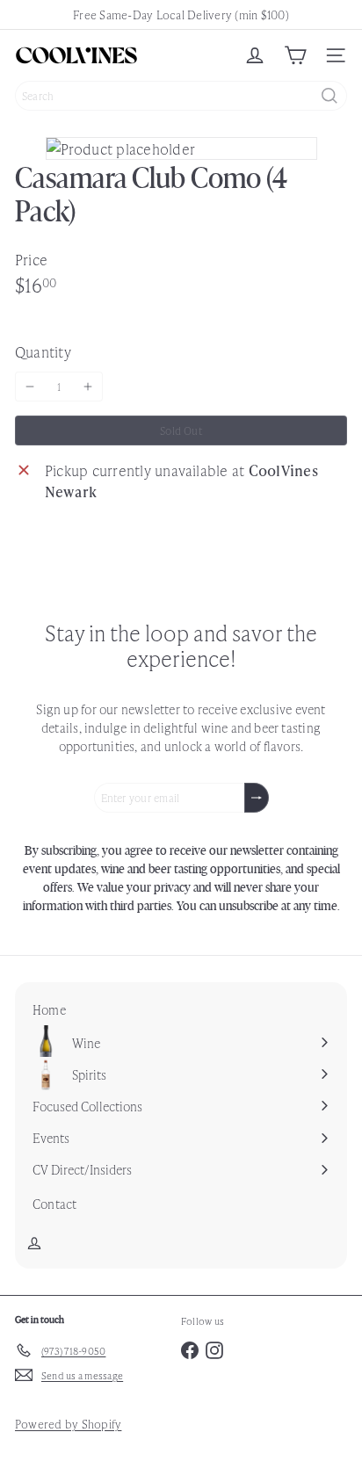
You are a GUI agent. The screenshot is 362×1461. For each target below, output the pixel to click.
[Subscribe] (256, 798)
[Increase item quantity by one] (88, 386)
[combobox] (181, 96)
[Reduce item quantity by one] (30, 386)
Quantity (43, 351)
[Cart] (295, 55)
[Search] (329, 96)
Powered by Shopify (68, 1423)
